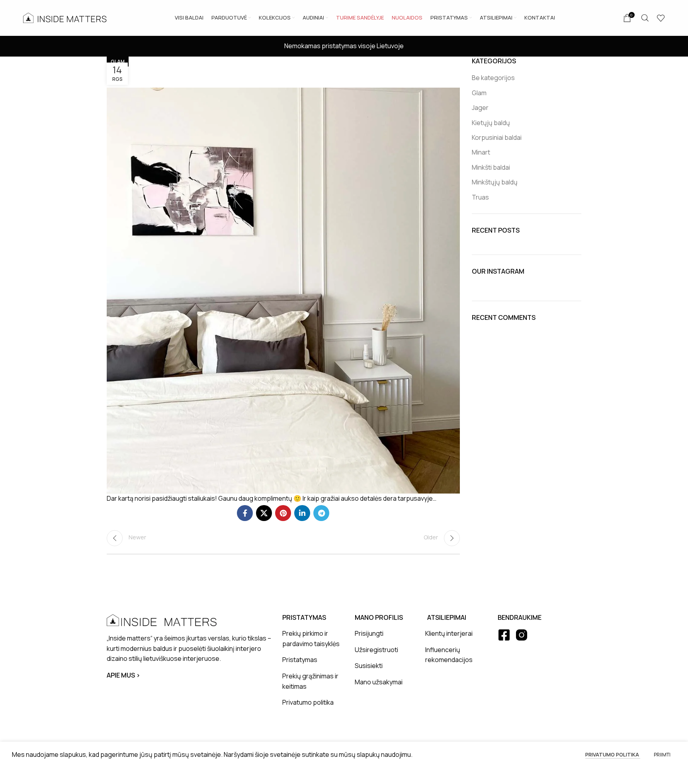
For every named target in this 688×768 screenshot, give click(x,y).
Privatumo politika (612, 754)
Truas (480, 197)
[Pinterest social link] (283, 513)
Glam (118, 61)
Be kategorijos (493, 77)
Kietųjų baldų (491, 122)
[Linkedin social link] (302, 513)
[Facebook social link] (245, 513)
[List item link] (312, 639)
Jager (480, 107)
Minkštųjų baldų (495, 182)
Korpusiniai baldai (497, 137)
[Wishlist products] (661, 18)
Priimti (662, 754)
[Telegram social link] (321, 513)
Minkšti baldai (491, 167)
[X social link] (264, 513)
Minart (481, 152)
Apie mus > (123, 675)
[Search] (645, 18)
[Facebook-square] (504, 635)
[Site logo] (65, 17)
